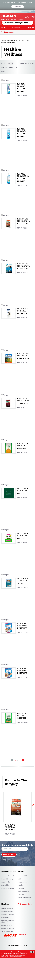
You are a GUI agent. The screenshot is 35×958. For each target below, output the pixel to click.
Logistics (20, 885)
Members (5, 904)
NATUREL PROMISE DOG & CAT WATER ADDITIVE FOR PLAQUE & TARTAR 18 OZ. (23, 175)
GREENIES (21, 448)
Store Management (23, 882)
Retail (19, 879)
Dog (28, 40)
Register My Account (7, 914)
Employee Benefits (23, 891)
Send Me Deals (9, 855)
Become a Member (7, 911)
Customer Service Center (9, 876)
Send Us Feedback (7, 931)
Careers (20, 19)
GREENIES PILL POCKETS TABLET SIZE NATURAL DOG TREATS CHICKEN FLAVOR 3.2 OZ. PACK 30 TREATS (23, 445)
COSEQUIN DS (23, 358)
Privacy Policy (6, 956)
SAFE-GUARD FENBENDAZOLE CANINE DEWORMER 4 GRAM (23, 400)
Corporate (21, 888)
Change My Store (6, 925)
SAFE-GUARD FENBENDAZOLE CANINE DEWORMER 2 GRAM (23, 265)
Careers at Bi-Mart (23, 876)
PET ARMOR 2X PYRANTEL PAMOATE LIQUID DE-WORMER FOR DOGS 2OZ (23, 310)
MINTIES (20, 493)
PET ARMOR (22, 314)
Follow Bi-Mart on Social (17, 945)
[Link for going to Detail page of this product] (8, 88)
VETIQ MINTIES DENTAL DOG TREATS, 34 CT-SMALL (23, 535)
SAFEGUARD (22, 224)
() (34, 17)
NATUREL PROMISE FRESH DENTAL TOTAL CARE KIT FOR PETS (23, 85)
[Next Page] (23, 760)
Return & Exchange (7, 879)
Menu (30, 27)
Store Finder (5, 19)
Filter (3, 71)
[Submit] (3, 23)
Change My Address (7, 928)
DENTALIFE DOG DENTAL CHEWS (22, 624)
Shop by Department (12, 27)
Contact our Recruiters (25, 897)
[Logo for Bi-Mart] (9, 16)
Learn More (17, 6)
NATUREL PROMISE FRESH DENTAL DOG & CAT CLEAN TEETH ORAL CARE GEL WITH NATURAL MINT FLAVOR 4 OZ (23, 130)
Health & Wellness (13, 51)
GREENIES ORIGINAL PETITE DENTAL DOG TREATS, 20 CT (23, 714)
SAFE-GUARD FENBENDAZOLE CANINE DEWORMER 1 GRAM (23, 220)
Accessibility (5, 885)
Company (13, 19)
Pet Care (21, 40)
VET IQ (20, 583)
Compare (6, 80)
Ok (30, 952)
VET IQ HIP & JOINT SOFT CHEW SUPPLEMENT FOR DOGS (22, 580)
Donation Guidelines (7, 888)
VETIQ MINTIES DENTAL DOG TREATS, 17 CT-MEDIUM (23, 490)
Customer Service (8, 871)
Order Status (5, 917)
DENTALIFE (22, 628)
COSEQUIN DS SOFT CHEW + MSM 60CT (23, 355)
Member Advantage (7, 908)
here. (21, 956)
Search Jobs (21, 894)
